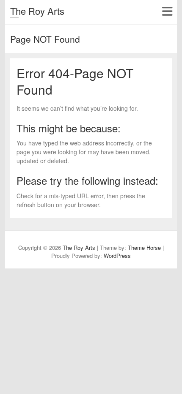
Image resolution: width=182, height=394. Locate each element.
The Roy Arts (37, 10)
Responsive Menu (167, 11)
